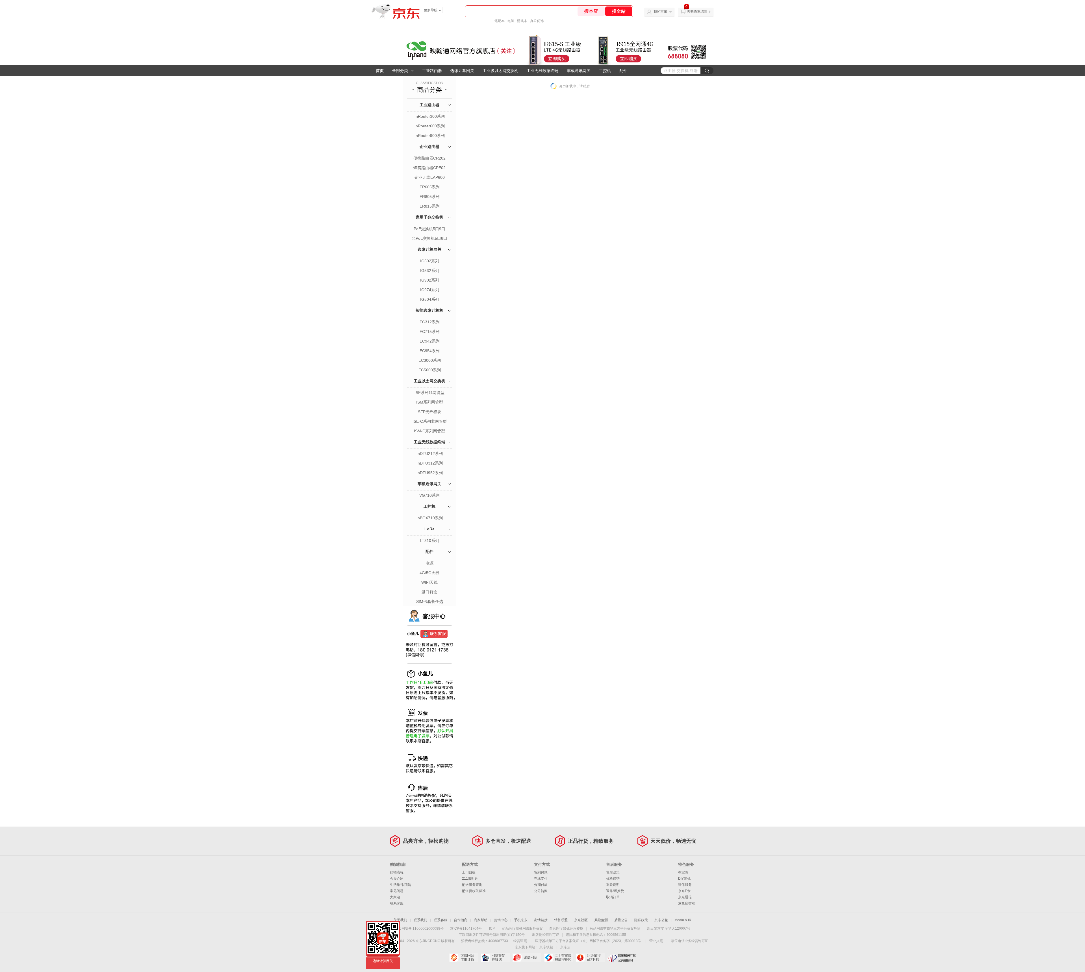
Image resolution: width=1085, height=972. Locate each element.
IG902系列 (429, 280)
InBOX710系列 (429, 518)
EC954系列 (430, 350)
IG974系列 (429, 289)
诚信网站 (526, 957)
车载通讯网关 (579, 70)
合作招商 (460, 920)
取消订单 (613, 897)
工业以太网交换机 (429, 381)
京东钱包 (546, 947)
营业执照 (656, 941)
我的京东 (660, 12)
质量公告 (621, 920)
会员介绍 (396, 879)
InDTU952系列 (429, 472)
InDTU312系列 (429, 463)
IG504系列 (429, 299)
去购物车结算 (697, 12)
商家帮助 (480, 920)
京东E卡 (684, 891)
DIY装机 (684, 879)
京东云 (565, 947)
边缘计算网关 (462, 70)
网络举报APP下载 (590, 957)
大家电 (395, 897)
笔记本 (499, 21)
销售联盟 (561, 920)
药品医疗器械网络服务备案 (522, 928)
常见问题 (396, 891)
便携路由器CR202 (429, 158)
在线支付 (541, 879)
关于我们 (400, 920)
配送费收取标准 (474, 891)
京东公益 (661, 920)
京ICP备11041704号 (466, 928)
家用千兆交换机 (429, 217)
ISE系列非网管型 (429, 392)
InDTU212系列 (429, 453)
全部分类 (400, 70)
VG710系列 (429, 495)
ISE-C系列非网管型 (430, 421)
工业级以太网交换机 (500, 70)
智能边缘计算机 (429, 310)
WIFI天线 (429, 582)
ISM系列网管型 (429, 402)
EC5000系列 (429, 370)
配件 (623, 70)
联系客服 (396, 903)
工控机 (605, 70)
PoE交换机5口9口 (429, 228)
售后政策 (613, 872)
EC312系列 (430, 322)
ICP (492, 928)
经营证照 (520, 941)
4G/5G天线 (429, 572)
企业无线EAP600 (430, 177)
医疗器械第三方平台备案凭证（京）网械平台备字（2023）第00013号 (588, 941)
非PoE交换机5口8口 (429, 238)
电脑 (510, 21)
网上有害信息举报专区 (558, 957)
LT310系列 (429, 540)
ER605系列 (430, 187)
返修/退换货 (615, 891)
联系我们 (420, 920)
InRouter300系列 (430, 116)
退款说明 (613, 885)
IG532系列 (429, 270)
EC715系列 (430, 331)
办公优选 (537, 21)
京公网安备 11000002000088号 (419, 928)
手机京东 (521, 920)
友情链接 (541, 920)
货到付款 (541, 872)
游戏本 (522, 21)
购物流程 (396, 872)
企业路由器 (429, 146)
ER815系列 (430, 206)
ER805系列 (430, 196)
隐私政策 (641, 920)
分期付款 (541, 885)
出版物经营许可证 (545, 935)
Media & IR (682, 920)
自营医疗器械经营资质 (566, 928)
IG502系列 (429, 261)
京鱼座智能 (686, 903)
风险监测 (601, 920)
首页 (380, 70)
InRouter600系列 (430, 126)
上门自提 (469, 872)
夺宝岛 (683, 872)
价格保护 (613, 879)
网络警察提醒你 (495, 957)
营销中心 (500, 920)
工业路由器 (432, 70)
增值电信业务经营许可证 (689, 941)
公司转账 (541, 891)
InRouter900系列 (430, 135)
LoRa (429, 529)
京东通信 (685, 897)
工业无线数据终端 (542, 70)
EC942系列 (430, 341)
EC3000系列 (429, 360)
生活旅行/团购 (400, 885)
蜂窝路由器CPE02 (429, 167)
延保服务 (685, 885)
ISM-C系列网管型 (429, 431)
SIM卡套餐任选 (429, 601)
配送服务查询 (472, 885)
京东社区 (581, 920)
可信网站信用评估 (463, 957)
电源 (429, 563)
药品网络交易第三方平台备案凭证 (615, 928)
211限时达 (470, 879)
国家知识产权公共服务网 (621, 957)
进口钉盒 (429, 592)
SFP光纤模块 (429, 411)
